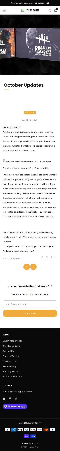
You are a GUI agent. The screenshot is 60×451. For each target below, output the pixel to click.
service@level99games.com (17, 391)
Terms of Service (11, 356)
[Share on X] (47, 257)
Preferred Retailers (12, 376)
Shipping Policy (10, 371)
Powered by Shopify (30, 443)
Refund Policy (9, 366)
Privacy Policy (9, 361)
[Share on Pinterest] (51, 257)
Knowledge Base (11, 345)
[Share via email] (56, 257)
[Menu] (4, 10)
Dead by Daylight (30, 120)
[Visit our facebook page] (4, 399)
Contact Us (8, 351)
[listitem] (30, 3)
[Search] (50, 10)
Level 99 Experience (12, 340)
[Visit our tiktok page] (16, 399)
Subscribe (30, 313)
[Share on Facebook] (42, 257)
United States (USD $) (28, 423)
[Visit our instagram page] (10, 399)
